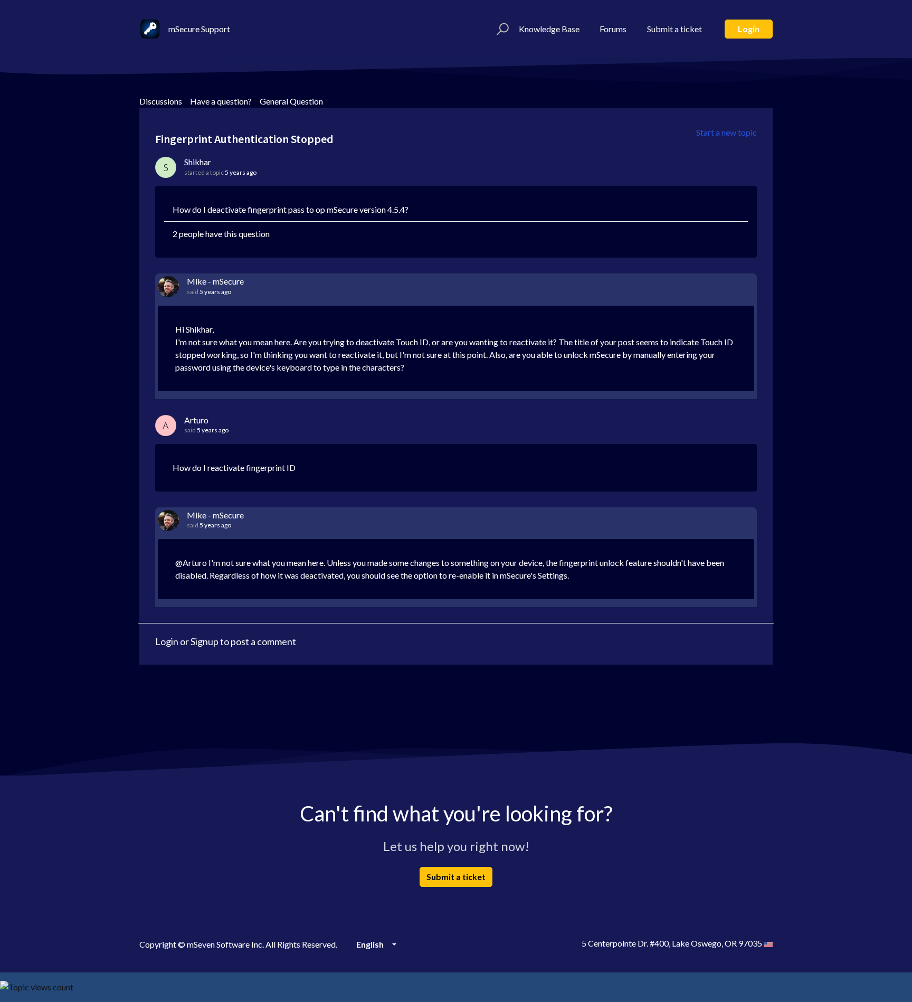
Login (748, 29)
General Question (291, 101)
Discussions (160, 101)
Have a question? (221, 101)
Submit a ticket (674, 29)
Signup (204, 641)
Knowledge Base (549, 29)
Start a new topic (726, 132)
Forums (613, 29)
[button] (501, 29)
